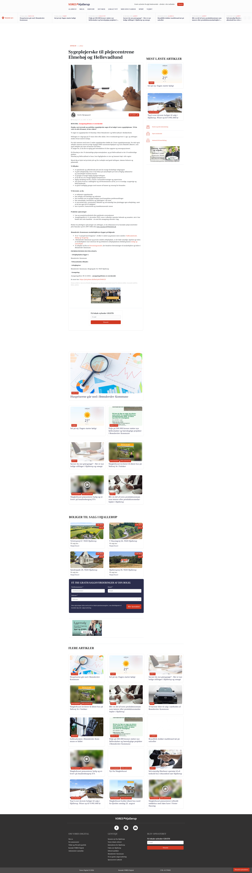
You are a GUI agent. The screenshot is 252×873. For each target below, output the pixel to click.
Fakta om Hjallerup (114, 848)
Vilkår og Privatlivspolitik (77, 845)
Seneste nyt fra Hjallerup (116, 839)
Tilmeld (180, 4)
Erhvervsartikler (113, 851)
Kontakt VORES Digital (76, 848)
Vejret (149, 9)
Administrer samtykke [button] (76, 851)
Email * (110, 587)
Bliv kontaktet (134, 606)
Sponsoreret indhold (115, 860)
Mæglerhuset (74, 546)
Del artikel (133, 115)
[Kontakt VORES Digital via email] (135, 828)
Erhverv (91, 9)
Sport (141, 9)
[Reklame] (105, 295)
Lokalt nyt (113, 9)
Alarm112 (72, 9)
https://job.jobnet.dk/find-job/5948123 (93, 279)
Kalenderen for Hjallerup (116, 845)
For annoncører (73, 842)
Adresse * (74, 595)
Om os (70, 839)
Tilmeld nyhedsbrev (241, 870)
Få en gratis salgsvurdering (117, 857)
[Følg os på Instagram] (126, 828)
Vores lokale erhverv (115, 842)
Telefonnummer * (77, 587)
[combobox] (72, 599)
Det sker (101, 9)
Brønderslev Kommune (116, 854)
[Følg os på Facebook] (116, 828)
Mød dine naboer (128, 9)
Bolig (82, 9)
